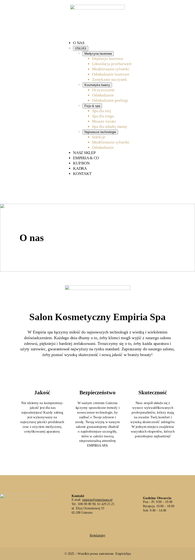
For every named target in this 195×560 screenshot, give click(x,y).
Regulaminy (97, 535)
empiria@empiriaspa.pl (97, 500)
